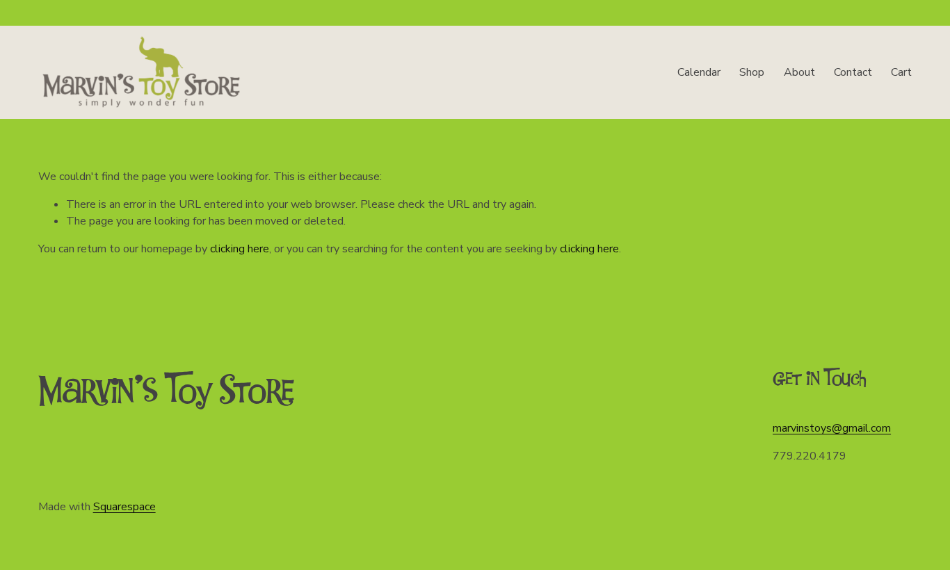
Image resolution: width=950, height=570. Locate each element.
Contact (853, 72)
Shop (751, 72)
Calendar (698, 72)
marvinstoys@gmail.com (832, 428)
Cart (901, 72)
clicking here (239, 248)
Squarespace (124, 506)
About (799, 72)
